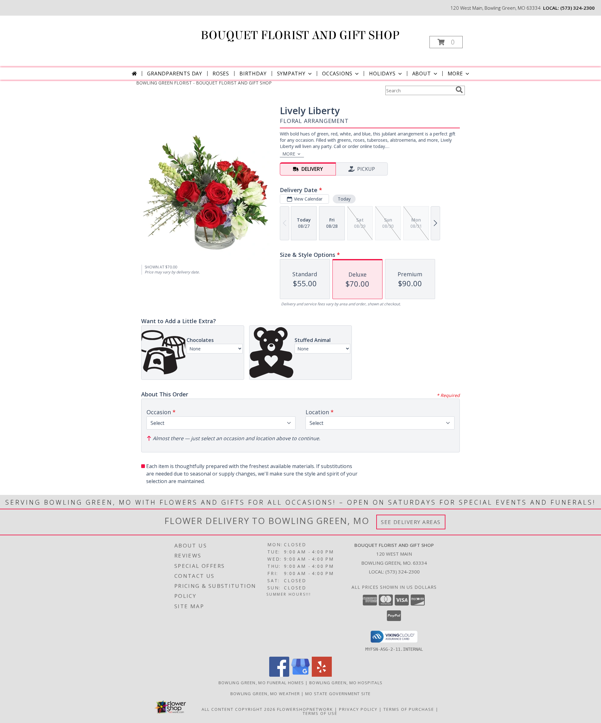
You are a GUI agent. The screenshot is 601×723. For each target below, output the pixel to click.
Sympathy (291, 73)
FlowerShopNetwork (305, 709)
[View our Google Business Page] (300, 675)
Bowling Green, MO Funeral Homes (261, 682)
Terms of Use (320, 713)
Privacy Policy (358, 709)
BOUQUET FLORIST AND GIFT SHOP (300, 35)
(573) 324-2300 (577, 8)
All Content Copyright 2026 (238, 709)
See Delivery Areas (411, 522)
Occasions (337, 73)
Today (344, 199)
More (455, 73)
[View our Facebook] (279, 675)
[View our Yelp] (322, 675)
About (421, 73)
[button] (446, 42)
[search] (459, 90)
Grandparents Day (174, 73)
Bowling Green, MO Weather (265, 693)
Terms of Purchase (408, 709)
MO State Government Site (338, 693)
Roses (221, 73)
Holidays (382, 73)
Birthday (252, 73)
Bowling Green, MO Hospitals (346, 682)
